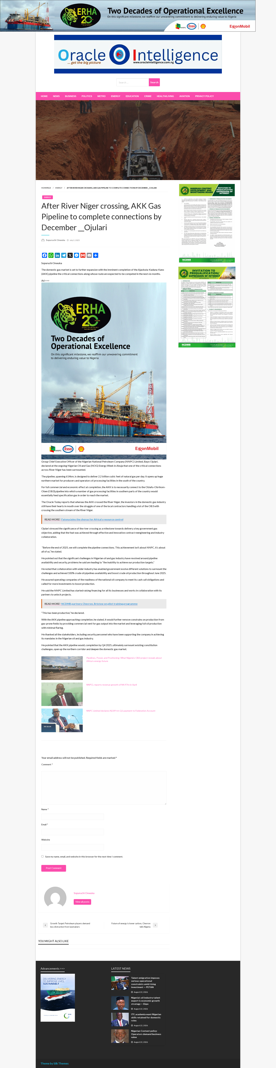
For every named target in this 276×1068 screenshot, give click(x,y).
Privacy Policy (204, 96)
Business (70, 96)
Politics (87, 96)
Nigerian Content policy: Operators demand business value (146, 1033)
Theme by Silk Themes (55, 1063)
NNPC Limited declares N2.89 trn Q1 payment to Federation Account (120, 710)
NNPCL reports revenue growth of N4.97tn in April (111, 684)
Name (45, 809)
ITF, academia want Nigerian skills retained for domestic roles (146, 1017)
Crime (147, 96)
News (56, 96)
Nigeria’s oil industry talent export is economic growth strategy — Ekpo (145, 1000)
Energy (115, 96)
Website (45, 839)
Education (132, 96)
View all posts (82, 901)
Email (44, 824)
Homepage (46, 188)
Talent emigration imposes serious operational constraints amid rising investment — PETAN (145, 982)
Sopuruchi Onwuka (55, 240)
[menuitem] (44, 96)
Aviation (184, 96)
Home (44, 96)
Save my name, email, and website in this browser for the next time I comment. (84, 856)
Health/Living (165, 96)
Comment (47, 764)
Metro (101, 96)
